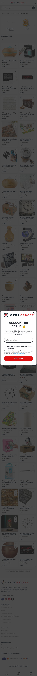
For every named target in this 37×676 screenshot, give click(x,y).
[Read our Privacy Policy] (32, 351)
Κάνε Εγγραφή (18, 358)
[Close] (34, 313)
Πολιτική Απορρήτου (19, 353)
